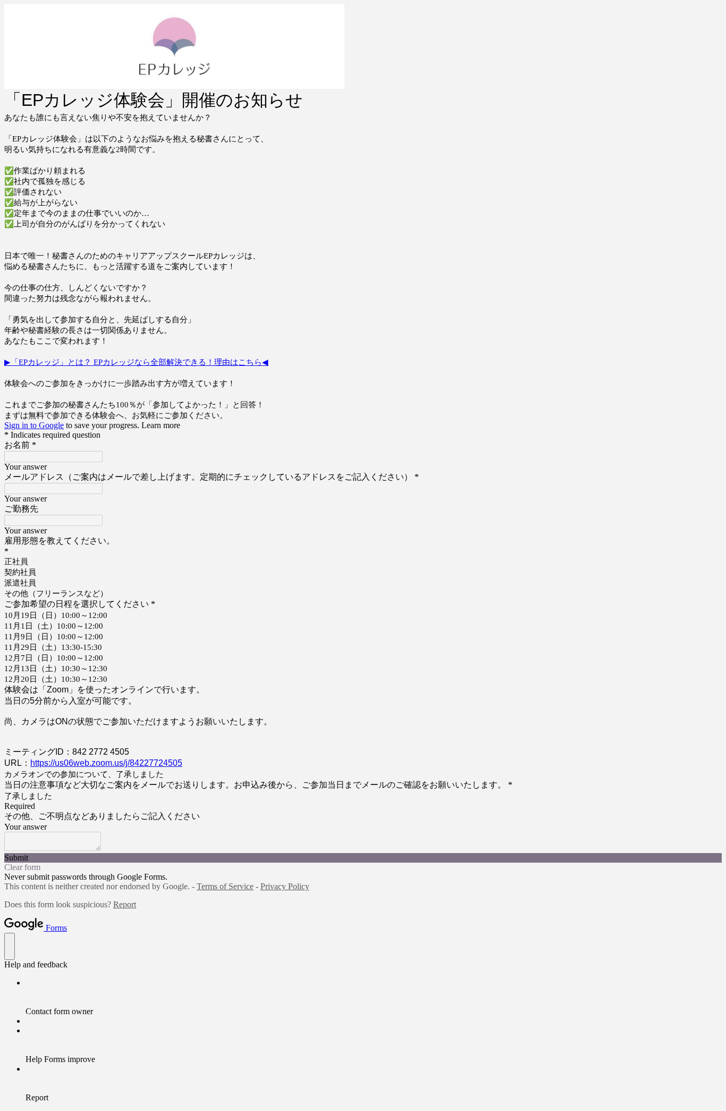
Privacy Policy (284, 886)
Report (124, 904)
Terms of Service (225, 886)
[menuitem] (374, 997)
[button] (363, 858)
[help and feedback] (9, 946)
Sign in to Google (34, 425)
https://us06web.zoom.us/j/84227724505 (106, 762)
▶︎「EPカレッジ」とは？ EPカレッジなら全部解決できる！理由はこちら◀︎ (136, 362)
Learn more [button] (160, 425)
